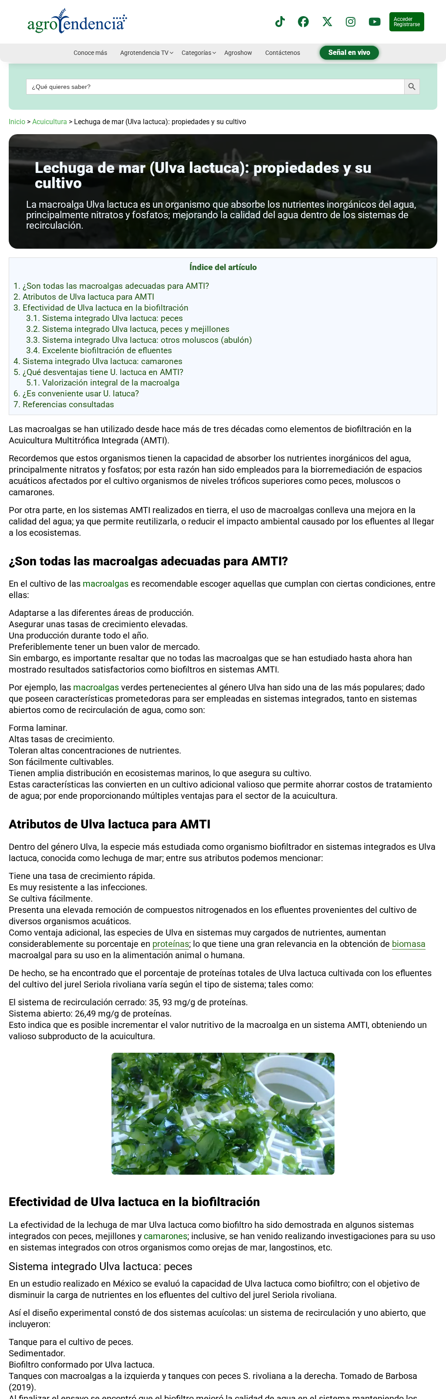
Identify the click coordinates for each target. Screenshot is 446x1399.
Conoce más (90, 52)
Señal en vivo (349, 52)
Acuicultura (49, 122)
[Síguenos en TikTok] (280, 22)
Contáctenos (282, 52)
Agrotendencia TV (144, 52)
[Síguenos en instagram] (350, 22)
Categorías (196, 52)
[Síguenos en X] (327, 22)
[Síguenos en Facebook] (303, 22)
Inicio (17, 122)
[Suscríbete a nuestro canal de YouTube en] (374, 22)
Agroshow (238, 52)
